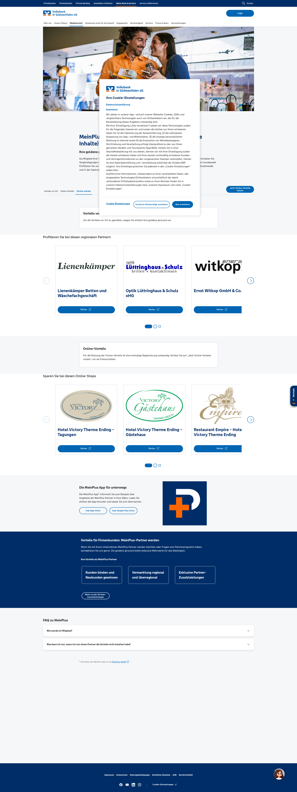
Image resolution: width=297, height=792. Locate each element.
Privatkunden (50, 3)
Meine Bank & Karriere (126, 3)
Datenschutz (121, 775)
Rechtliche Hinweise (161, 775)
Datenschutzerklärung (118, 104)
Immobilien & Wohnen (103, 3)
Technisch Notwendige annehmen (151, 204)
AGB (174, 775)
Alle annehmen (182, 204)
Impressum (109, 775)
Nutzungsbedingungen (140, 775)
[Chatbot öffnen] (279, 774)
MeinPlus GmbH (119, 662)
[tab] (47, 23)
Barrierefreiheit (186, 775)
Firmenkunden (65, 3)
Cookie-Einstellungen (118, 203)
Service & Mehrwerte (149, 3)
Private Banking (83, 3)
